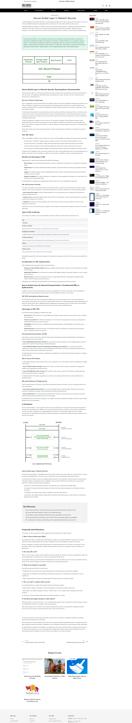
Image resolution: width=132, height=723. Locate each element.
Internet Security (55, 15)
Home (25, 10)
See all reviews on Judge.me (30, 1)
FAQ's (106, 10)
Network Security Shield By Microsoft (32, 677)
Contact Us (32, 721)
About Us (32, 719)
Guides (95, 10)
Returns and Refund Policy (55, 721)
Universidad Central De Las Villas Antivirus (55, 677)
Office (96, 18)
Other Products (81, 10)
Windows (66, 10)
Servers (53, 10)
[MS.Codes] (26, 5)
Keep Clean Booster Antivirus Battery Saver (77, 677)
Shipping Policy (52, 719)
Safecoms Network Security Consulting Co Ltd (32, 700)
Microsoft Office (39, 10)
